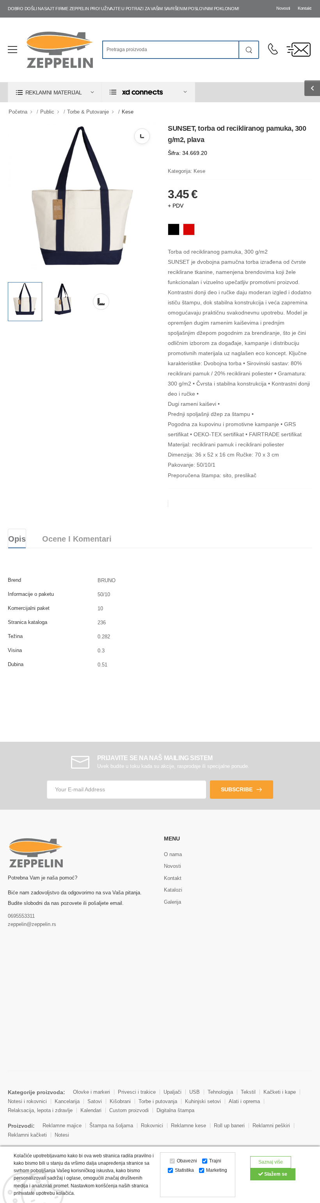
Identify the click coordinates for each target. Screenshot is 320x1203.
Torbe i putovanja (158, 1101)
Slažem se (275, 1174)
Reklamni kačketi (27, 1134)
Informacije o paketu (31, 594)
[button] (54, 92)
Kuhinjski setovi (203, 1101)
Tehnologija (220, 1092)
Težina (15, 636)
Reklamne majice (62, 1125)
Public (47, 112)
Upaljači (172, 1092)
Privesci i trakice (137, 1092)
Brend (14, 580)
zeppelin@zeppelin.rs (32, 924)
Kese (127, 112)
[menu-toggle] (12, 49)
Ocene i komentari (77, 539)
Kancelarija (67, 1101)
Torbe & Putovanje (88, 112)
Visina (15, 650)
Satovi (94, 1101)
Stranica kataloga (27, 622)
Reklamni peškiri (271, 1125)
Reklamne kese (188, 1125)
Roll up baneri (229, 1125)
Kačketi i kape (279, 1092)
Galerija (172, 902)
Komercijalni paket (29, 608)
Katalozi (173, 890)
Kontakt (304, 8)
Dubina (15, 664)
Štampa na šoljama (111, 1125)
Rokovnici (152, 1125)
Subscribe (236, 789)
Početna (18, 112)
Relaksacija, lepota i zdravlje (40, 1110)
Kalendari (90, 1110)
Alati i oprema (244, 1101)
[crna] (174, 229)
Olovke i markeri (91, 1092)
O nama (173, 854)
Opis (17, 539)
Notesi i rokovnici (27, 1101)
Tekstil (248, 1092)
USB (194, 1092)
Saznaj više (270, 1162)
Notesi (62, 1134)
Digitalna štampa (175, 1110)
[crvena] (189, 229)
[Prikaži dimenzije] (142, 136)
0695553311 (21, 916)
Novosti (283, 8)
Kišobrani (120, 1101)
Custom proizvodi (129, 1110)
